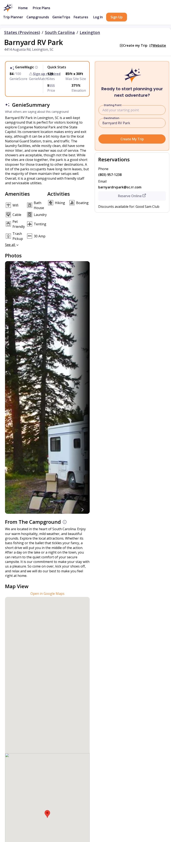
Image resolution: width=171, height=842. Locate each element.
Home (23, 8)
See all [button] (10, 244)
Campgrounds (37, 17)
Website (159, 45)
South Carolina (60, 32)
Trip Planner (13, 17)
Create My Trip (132, 139)
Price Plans (41, 8)
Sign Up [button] (117, 17)
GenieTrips (61, 17)
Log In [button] (98, 17)
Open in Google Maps (47, 593)
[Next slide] (82, 509)
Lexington (90, 32)
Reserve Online (130, 196)
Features (81, 17)
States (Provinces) (22, 32)
